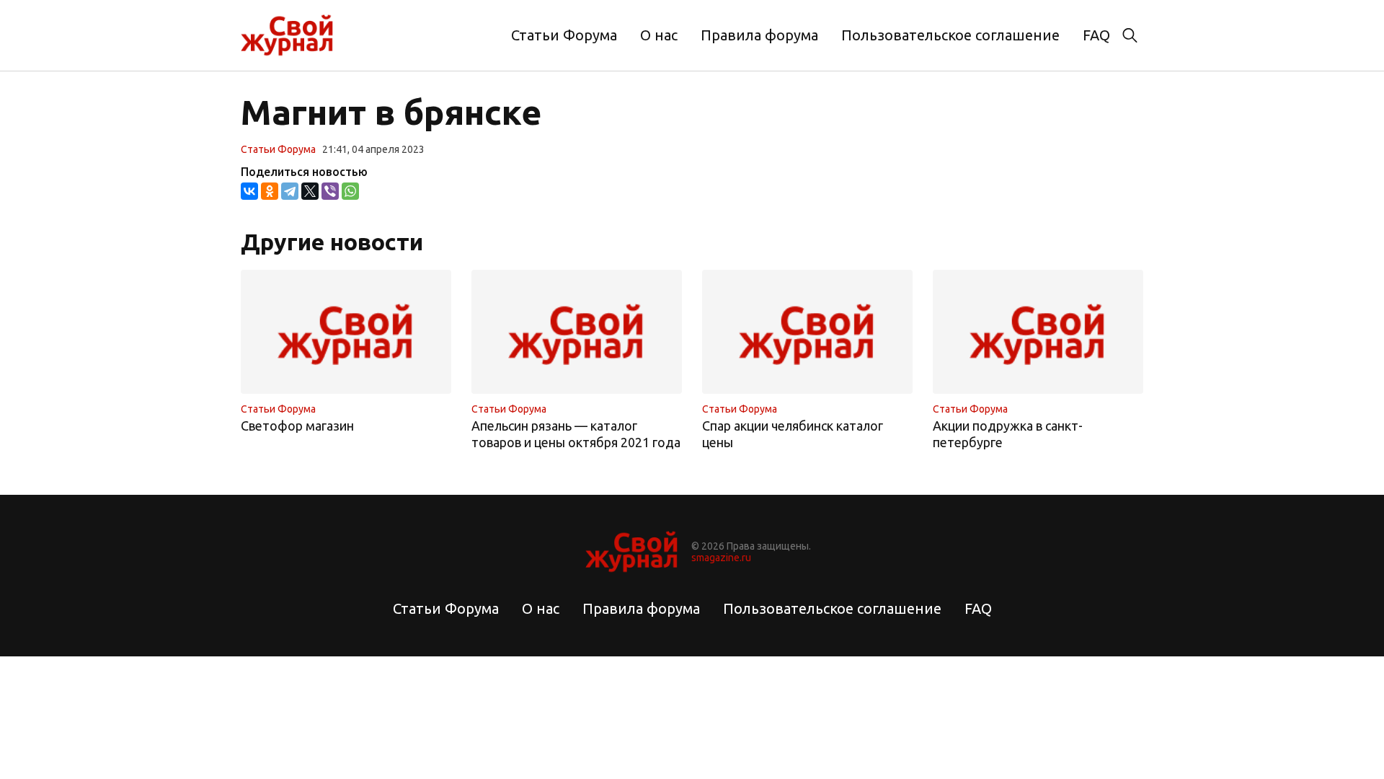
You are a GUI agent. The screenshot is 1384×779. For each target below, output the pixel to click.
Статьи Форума (564, 35)
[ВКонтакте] (249, 191)
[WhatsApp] (350, 191)
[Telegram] (289, 191)
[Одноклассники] (269, 191)
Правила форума (759, 35)
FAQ (1096, 35)
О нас (659, 35)
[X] (310, 191)
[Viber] (330, 191)
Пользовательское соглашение (950, 35)
